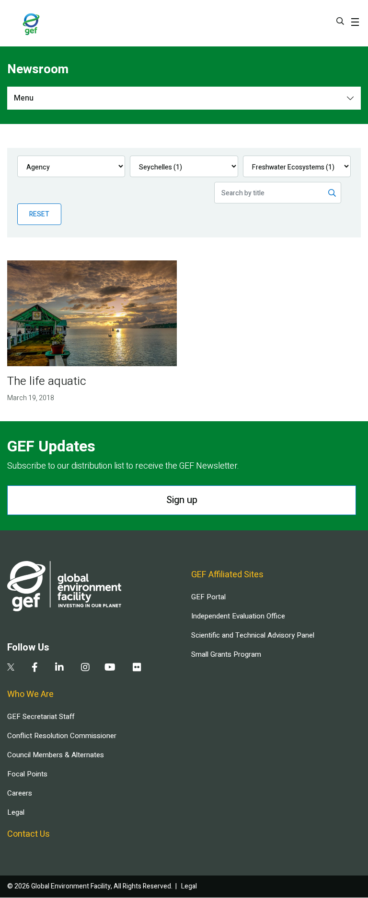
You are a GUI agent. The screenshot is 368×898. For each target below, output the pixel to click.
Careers (19, 793)
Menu (24, 98)
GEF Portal (208, 597)
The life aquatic (46, 381)
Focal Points (27, 774)
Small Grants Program (226, 654)
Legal (15, 812)
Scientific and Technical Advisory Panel (252, 635)
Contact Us (28, 834)
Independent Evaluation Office (238, 616)
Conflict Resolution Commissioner (61, 735)
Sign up (181, 500)
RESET (39, 214)
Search (340, 21)
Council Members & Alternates (55, 755)
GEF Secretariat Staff (40, 716)
